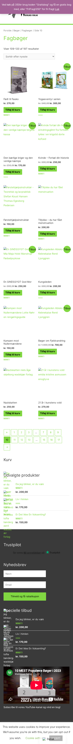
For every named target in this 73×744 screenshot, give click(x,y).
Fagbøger (27, 30)
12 (22, 439)
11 (14, 439)
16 (51, 439)
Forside (7, 30)
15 (44, 439)
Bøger (16, 30)
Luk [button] (57, 9)
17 (59, 439)
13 (29, 439)
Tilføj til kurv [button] (12, 109)
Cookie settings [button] (35, 738)
